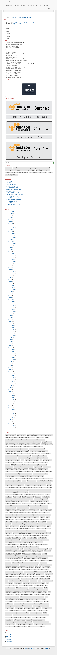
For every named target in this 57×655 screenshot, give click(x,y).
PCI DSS (47, 574)
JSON (48, 578)
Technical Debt (26, 487)
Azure (38, 462)
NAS (19, 578)
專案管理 (26, 492)
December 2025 (11, 227)
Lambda (25, 624)
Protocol (47, 494)
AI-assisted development (12, 503)
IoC (33, 617)
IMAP (25, 592)
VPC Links (37, 597)
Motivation (24, 551)
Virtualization (9, 587)
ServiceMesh (49, 560)
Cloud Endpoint (9, 606)
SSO (27, 585)
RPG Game (23, 610)
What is (8, 608)
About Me (8, 636)
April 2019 (10, 321)
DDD (7, 474)
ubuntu (24, 574)
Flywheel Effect (37, 474)
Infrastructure (19, 524)
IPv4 (7, 581)
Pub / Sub (39, 613)
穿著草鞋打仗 (9, 182)
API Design (48, 624)
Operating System (10, 553)
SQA (20, 585)
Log (14, 624)
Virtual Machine (9, 483)
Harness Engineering (14, 610)
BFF (18, 544)
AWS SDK (30, 556)
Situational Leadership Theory (13, 448)
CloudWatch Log (13, 437)
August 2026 (10, 213)
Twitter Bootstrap (33, 648)
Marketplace (28, 617)
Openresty (18, 553)
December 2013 (11, 425)
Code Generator (9, 469)
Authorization (19, 471)
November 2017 (11, 355)
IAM (50, 549)
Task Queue (8, 492)
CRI (25, 558)
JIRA (17, 585)
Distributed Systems (21, 170)
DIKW (26, 528)
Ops (22, 519)
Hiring (19, 626)
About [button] (50, 8)
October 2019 (11, 309)
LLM (30, 587)
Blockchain (8, 537)
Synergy (34, 512)
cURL (14, 515)
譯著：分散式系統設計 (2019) (12, 47)
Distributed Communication (32, 510)
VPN (49, 528)
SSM (49, 467)
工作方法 (49, 485)
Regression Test (38, 467)
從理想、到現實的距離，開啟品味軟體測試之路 (16, 60)
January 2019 (11, 327)
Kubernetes (20, 485)
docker (33, 462)
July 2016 (10, 387)
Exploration (14, 599)
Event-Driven (28, 485)
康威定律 (23, 540)
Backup (19, 496)
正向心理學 (44, 474)
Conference (9, 615)
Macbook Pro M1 (47, 565)
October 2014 (11, 417)
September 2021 (11, 273)
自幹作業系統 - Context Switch (13, 197)
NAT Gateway (42, 578)
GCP (29, 170)
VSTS (42, 487)
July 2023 (10, 247)
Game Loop (40, 446)
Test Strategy (33, 537)
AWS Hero (8, 567)
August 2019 (10, 313)
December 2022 (11, 255)
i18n (15, 485)
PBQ (30, 448)
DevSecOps (8, 517)
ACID (29, 592)
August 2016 (10, 385)
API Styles (30, 515)
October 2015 (11, 401)
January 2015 (11, 411)
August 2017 (10, 361)
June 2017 (10, 365)
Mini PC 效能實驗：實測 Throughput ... (15, 194)
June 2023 (10, 249)
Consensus (27, 549)
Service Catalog (48, 435)
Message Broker (15, 597)
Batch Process (30, 599)
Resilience (18, 624)
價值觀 (17, 478)
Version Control (35, 562)
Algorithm (38, 599)
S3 (21, 487)
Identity (8, 597)
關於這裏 (8, 30)
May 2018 (10, 343)
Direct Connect (33, 469)
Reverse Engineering (11, 556)
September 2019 (11, 311)
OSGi (44, 521)
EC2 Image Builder (43, 524)
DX (41, 460)
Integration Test (22, 599)
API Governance (43, 505)
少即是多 (38, 574)
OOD (21, 549)
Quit (40, 556)
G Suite (45, 592)
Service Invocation (27, 535)
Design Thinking (25, 613)
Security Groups (43, 590)
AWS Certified (23, 476)
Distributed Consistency (17, 567)
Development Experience (12, 576)
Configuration (31, 444)
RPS (43, 574)
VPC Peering (26, 583)
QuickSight (8, 501)
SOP (43, 597)
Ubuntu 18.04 (29, 546)
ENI (30, 551)
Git (6, 524)
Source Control (9, 467)
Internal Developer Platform (12, 565)
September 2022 (11, 261)
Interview (38, 608)
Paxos (39, 537)
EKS (13, 524)
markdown (19, 556)
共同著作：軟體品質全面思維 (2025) (14, 42)
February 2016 (11, 395)
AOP (43, 624)
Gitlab (34, 606)
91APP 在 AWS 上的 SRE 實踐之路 (13, 62)
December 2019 (11, 305)
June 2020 (10, 293)
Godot (19, 551)
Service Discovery (44, 535)
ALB (52, 478)
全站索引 (8, 28)
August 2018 (10, 337)
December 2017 (11, 353)
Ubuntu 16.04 (48, 487)
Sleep (35, 556)
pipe (40, 565)
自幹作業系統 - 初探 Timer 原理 (13, 204)
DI (14, 587)
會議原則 (30, 476)
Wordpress (19, 542)
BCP (21, 535)
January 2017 (11, 375)
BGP (42, 601)
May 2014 (10, 421)
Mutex (48, 594)
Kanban (20, 492)
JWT (7, 610)
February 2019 (11, 325)
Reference (8, 172)
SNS (31, 594)
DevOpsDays (14, 528)
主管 (26, 460)
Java (11, 571)
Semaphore (32, 553)
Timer (16, 535)
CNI (13, 540)
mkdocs (17, 608)
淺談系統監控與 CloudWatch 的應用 (14, 77)
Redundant (45, 556)
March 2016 (10, 393)
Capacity (17, 519)
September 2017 (11, 359)
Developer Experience (11, 551)
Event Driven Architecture (40, 533)
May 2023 (10, 251)
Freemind (46, 648)
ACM (15, 490)
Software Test (15, 455)
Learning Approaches (43, 540)
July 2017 (10, 363)
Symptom (34, 455)
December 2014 (11, 413)
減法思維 (44, 537)
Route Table (27, 471)
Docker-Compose (10, 535)
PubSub (26, 494)
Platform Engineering (32, 464)
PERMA (17, 510)
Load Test (8, 471)
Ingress (11, 512)
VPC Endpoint (13, 626)
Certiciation (31, 490)
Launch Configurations (17, 501)
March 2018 (10, 347)
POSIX (42, 437)
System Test (45, 499)
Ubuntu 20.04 (27, 483)
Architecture (41, 494)
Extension (45, 606)
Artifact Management (11, 442)
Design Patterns (38, 542)
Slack (13, 471)
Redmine (46, 170)
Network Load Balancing (23, 508)
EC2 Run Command (45, 483)
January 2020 (11, 303)
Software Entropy (26, 603)
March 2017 (10, 371)
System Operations (14, 474)
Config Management (28, 542)
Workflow (37, 490)
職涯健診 (31, 567)
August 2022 (10, 263)
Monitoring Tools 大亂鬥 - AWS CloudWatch (16, 74)
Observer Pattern (41, 503)
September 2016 (11, 383)
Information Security (18, 617)
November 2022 (11, 257)
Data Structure (9, 601)
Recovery (46, 603)
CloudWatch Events (44, 501)
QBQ (7, 435)
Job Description (15, 531)
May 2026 (10, 219)
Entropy (32, 501)
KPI (39, 558)
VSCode (34, 592)
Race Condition (9, 480)
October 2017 (11, 357)
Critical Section (9, 583)
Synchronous (27, 608)
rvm (49, 592)
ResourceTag (37, 624)
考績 (41, 603)
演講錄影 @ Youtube (11, 52)
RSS (7, 633)
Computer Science (38, 168)
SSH (21, 565)
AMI (22, 494)
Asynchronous (35, 603)
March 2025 (10, 231)
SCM (21, 483)
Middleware (49, 510)
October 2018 (11, 333)
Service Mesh (22, 464)
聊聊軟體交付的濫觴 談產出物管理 (13, 69)
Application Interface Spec (12, 487)
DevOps (24, 5)
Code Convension (30, 597)
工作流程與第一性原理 (11, 184)
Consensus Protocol (23, 458)
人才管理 (40, 172)
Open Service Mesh (43, 622)
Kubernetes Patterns (11, 544)
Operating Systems (26, 578)
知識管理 (50, 172)
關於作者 (8, 31)
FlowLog (34, 551)
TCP (37, 578)
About (15, 168)
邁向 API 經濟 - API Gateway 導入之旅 (14, 72)
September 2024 (11, 237)
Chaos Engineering (38, 485)
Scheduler (23, 435)
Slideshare (8, 639)
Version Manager (47, 460)
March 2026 (10, 223)
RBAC (30, 492)
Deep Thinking (34, 565)
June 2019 (10, 317)
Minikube (39, 592)
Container (47, 168)
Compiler (8, 455)
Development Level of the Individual (38, 508)
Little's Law (8, 590)
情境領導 (25, 626)
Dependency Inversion (24, 437)
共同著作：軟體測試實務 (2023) (13, 46)
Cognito (29, 574)
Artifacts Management (46, 444)
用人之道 (8, 531)
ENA (46, 585)
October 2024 (11, 235)
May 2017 (10, 367)
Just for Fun (36, 535)
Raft (20, 533)
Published (29, 601)
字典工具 (47, 5)
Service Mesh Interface (35, 451)
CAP (24, 585)
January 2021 (11, 285)
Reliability (8, 585)
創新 (7, 512)
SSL (14, 542)
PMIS (31, 585)
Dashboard (16, 505)
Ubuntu (29, 540)
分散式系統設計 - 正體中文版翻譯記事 (22, 17)
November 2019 (11, 307)
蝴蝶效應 (17, 540)
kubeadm (34, 626)
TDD (16, 469)
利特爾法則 (40, 551)
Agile (42, 462)
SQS (46, 458)
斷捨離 (26, 567)
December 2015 (11, 399)
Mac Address (37, 499)
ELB (22, 453)
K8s (38, 483)
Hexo (26, 648)
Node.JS (46, 571)
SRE (13, 172)
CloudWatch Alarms (37, 526)
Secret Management (39, 585)
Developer (19, 521)
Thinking (16, 571)
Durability (21, 528)
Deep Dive (36, 515)
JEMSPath (36, 492)
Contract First (47, 551)
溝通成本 (39, 553)
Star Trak (36, 471)
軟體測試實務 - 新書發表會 (12, 57)
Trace (46, 437)
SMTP (12, 608)
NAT (34, 576)
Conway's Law (9, 453)
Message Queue (26, 512)
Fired (47, 583)
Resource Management (11, 458)
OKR (18, 435)
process (27, 451)
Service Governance (23, 469)
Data (7, 170)
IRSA (37, 501)
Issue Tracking (12, 569)
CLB (18, 526)
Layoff (7, 526)
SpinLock (22, 455)
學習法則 (8, 33)
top (45, 485)
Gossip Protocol (9, 460)
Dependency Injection (43, 615)
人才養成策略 (41, 626)
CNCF (24, 515)
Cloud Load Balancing (21, 622)
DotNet (33, 478)
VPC (15, 480)
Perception (17, 460)
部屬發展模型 (12, 435)
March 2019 (10, 323)
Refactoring (17, 453)
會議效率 (8, 560)
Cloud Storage (26, 446)
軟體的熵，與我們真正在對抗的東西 (14, 189)
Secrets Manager (29, 442)
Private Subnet (9, 619)
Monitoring (33, 613)
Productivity (38, 496)
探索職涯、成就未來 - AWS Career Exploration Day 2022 (19, 59)
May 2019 (10, 319)
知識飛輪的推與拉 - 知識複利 (12, 192)
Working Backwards (31, 569)
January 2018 (11, 351)
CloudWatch (40, 476)
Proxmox (29, 622)
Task (13, 585)
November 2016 (11, 379)
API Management (10, 594)
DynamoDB (36, 460)
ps (32, 487)
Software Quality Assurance (12, 549)
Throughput (20, 615)
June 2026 (10, 217)
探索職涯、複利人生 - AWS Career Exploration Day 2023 (19, 54)
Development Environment (25, 576)
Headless (8, 578)
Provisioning (24, 531)
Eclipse (34, 483)
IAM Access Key (9, 490)
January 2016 (11, 397)
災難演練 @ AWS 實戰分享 (12, 65)
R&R (21, 608)
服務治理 (35, 622)
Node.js (33, 437)
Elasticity (28, 439)
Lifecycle (19, 515)
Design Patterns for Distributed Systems (23, 22)
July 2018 (10, 339)
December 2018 (11, 329)
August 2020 (10, 291)
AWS (18, 5)
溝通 (45, 172)
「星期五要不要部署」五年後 (12, 187)
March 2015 (10, 407)
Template (14, 578)
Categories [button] (9, 5)
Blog (19, 168)
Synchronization (36, 453)
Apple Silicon (9, 542)
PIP (36, 544)
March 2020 (10, 299)
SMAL (33, 608)
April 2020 (10, 297)
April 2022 (10, 269)
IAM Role (36, 505)
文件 (44, 526)
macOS (50, 442)
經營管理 (39, 5)
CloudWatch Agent (38, 435)
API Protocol (25, 553)
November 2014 (11, 415)
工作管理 (44, 553)
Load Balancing (18, 446)
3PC (10, 524)
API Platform (13, 521)
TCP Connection (25, 562)
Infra (46, 597)
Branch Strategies (42, 544)
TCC (7, 569)
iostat (34, 503)
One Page (15, 517)
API (32, 471)
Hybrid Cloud (17, 603)
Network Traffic (46, 512)
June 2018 (10, 341)
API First (33, 446)
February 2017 (11, 373)
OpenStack (8, 439)
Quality (35, 521)
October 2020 (11, 287)
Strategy (15, 533)
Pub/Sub (24, 496)
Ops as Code (16, 494)
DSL (47, 569)
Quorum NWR (9, 505)
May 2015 (10, 405)
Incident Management (11, 462)
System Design (33, 172)
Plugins (14, 439)
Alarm (36, 583)
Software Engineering (22, 172)
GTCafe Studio (9, 641)
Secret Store (48, 515)
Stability (29, 526)
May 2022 (10, 267)
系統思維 (48, 453)
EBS (7, 446)
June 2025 (10, 229)
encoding (36, 546)
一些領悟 (8, 36)
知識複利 (23, 569)
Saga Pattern (9, 496)
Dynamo (31, 624)
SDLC (7, 485)
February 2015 (11, 409)
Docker (40, 521)
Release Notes (21, 439)
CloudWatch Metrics (16, 574)
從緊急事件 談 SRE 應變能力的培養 (14, 70)
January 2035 (11, 211)
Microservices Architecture (42, 478)
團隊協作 (43, 560)
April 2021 (10, 281)
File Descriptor (35, 517)
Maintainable (17, 512)
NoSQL (30, 590)
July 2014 (10, 419)
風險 (14, 496)
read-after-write (46, 567)
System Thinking (33, 458)
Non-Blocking (9, 617)
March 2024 (10, 241)
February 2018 (11, 349)
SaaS (11, 558)
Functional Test (35, 519)
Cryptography (9, 508)
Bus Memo (43, 519)
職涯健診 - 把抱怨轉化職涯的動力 (13, 199)
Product (24, 503)
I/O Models (23, 526)
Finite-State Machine (42, 610)
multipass (44, 451)
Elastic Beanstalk (41, 576)
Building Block (45, 496)
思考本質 (8, 35)
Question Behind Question (38, 439)
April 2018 (10, 345)
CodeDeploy (30, 499)
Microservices (17, 601)
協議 (50, 571)
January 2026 (11, 225)
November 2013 (11, 427)
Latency (44, 599)
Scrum (42, 453)
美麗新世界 (32, 528)
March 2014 (10, 423)
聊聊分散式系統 (17, 24)
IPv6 (51, 480)
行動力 (37, 437)
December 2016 (11, 377)
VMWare (29, 521)
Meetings (12, 526)
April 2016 (10, 391)
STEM (34, 610)
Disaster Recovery (10, 622)
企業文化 (22, 597)
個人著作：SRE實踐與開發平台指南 (14, 44)
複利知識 (15, 492)
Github (8, 638)
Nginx (21, 571)
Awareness (8, 546)
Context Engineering (11, 451)
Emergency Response (31, 619)
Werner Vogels (44, 549)
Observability (47, 492)
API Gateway (37, 442)
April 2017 (10, 369)
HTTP (13, 537)
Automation (17, 467)
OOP (31, 583)
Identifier (48, 576)
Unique (24, 480)
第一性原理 (37, 487)
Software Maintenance (17, 590)
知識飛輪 (46, 601)
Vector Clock (36, 601)
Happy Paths (9, 533)
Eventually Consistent (17, 592)
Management (44, 558)
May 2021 (10, 279)
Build (21, 558)
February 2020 (11, 301)
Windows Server (28, 606)
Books (42, 515)
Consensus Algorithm (34, 560)
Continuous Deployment (24, 517)
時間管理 (11, 581)
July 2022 (10, 265)
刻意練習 (27, 501)
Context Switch (20, 546)
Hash (41, 492)
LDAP (24, 601)
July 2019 (10, 315)
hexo (48, 519)
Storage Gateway (42, 455)
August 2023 (10, 245)
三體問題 (8, 464)
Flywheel (8, 599)
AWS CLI (39, 512)
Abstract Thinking (31, 480)
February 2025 (11, 233)
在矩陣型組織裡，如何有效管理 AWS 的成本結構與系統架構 (19, 64)
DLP (26, 490)
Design (30, 615)
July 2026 (10, 215)
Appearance (9, 494)
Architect (42, 517)
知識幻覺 (34, 540)
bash (22, 460)
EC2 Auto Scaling (13, 444)
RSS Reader (38, 567)
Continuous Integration (39, 448)
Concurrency (43, 562)
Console (43, 594)
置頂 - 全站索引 (9, 181)
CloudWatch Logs (46, 608)
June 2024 (10, 239)
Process (17, 483)
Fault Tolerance (41, 569)
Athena (49, 490)
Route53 (16, 558)
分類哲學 (8, 38)
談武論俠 (44, 442)
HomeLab (44, 528)
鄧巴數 (45, 613)
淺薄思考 (29, 610)
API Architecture (25, 594)
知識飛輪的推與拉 (24, 587)
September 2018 (11, 335)
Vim (51, 574)
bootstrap (49, 521)
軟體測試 (14, 175)
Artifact (49, 526)
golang (25, 556)
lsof (30, 460)
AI (6, 168)
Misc (37, 170)
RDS (18, 569)
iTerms (7, 571)
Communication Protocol (27, 505)
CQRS (45, 587)
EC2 (7, 521)
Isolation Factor (22, 444)
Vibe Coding (27, 462)
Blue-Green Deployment (46, 471)
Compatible (28, 453)
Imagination (9, 624)
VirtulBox (17, 594)
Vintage (8, 574)
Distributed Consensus (27, 467)
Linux (33, 170)
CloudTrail (21, 490)
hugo (26, 560)
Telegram (17, 606)
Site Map (9, 634)
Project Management (11, 613)
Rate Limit (28, 455)
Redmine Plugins (10, 519)
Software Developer (42, 469)
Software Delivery (10, 499)
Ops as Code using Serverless (13, 75)
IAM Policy (27, 519)
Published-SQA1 (10, 510)
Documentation (18, 583)
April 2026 (10, 221)
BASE (38, 480)
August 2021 (10, 275)
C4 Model (13, 560)
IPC (51, 524)
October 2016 (11, 381)
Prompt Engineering (40, 617)
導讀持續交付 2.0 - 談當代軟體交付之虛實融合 (16, 67)
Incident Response (31, 558)
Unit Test (18, 537)
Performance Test (42, 464)
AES (22, 606)
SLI (42, 480)
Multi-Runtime (9, 603)
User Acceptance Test (25, 478)
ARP (29, 626)
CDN (19, 480)
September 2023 (11, 243)
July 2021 (10, 277)
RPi (33, 544)
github (25, 615)
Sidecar (25, 544)
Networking (18, 581)
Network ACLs (33, 581)
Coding (30, 168)
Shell (11, 485)
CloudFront (26, 565)
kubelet (40, 571)
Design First (31, 496)
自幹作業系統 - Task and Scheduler (14, 202)
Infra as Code (20, 451)
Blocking (42, 510)
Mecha (7, 558)
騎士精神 (22, 510)
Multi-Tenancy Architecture (12, 476)
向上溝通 (30, 503)
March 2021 (10, 283)
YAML (50, 556)
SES (17, 587)
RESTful (45, 467)
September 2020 (11, 289)
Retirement (31, 531)
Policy (7, 626)
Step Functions (28, 571)
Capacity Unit (24, 448)
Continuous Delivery (40, 531)
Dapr (24, 499)
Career (24, 168)
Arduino (43, 490)
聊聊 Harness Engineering (12, 191)
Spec (25, 524)
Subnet (48, 517)
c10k (35, 476)
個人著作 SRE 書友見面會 (11, 55)
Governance (42, 583)
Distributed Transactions (26, 474)
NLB (15, 619)
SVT (14, 615)
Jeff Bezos (8, 592)
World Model (20, 560)
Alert (39, 581)
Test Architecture (10, 478)
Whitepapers (9, 515)
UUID (34, 587)
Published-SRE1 (16, 562)
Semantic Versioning (27, 533)
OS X (41, 170)
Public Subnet (21, 619)
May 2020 (10, 295)
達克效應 (40, 606)
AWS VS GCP (18, 499)
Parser (14, 546)
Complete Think (7, 2)
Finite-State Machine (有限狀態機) (14, 201)
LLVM (46, 462)
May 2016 (10, 389)
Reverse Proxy (25, 581)
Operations (37, 594)
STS (20, 503)
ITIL (7, 444)
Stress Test (20, 462)
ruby (18, 613)
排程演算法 (41, 458)
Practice (38, 444)
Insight (24, 537)
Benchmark (30, 435)
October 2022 (11, 259)
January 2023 (11, 253)
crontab (38, 528)
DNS (12, 464)
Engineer (8, 528)
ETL (28, 537)
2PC (15, 508)
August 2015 (10, 403)
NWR (48, 533)
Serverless (20, 442)
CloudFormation (35, 549)
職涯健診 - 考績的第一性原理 (12, 186)
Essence (46, 480)
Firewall (11, 446)
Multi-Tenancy (32, 494)
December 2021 (11, 271)
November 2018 (11, 331)
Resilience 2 (40, 587)
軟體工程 (32, 5)
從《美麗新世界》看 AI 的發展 (13, 196)
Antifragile (8, 562)
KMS (16, 464)
